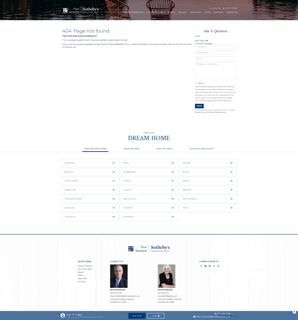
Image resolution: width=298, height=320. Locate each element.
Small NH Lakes (164, 149)
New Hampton (190, 199)
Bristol (186, 172)
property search (77, 40)
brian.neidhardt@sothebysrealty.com (125, 296)
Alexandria (70, 163)
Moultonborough (73, 199)
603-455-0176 (163, 293)
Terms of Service (215, 112)
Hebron (186, 181)
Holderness (70, 190)
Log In (154, 316)
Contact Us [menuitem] (232, 12)
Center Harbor (72, 181)
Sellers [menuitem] (182, 12)
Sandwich (128, 208)
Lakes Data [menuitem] (195, 12)
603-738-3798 (216, 8)
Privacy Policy (226, 100)
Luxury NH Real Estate (201, 149)
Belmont (69, 172)
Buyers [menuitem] (171, 12)
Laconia (127, 190)
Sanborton (70, 208)
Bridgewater (130, 172)
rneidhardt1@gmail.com (167, 296)
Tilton (185, 208)
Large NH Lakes (131, 149)
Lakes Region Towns (95, 149)
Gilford (127, 181)
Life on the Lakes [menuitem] (155, 12)
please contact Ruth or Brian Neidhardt (105, 44)
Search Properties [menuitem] (133, 12)
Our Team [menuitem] (218, 12)
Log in (227, 8)
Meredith (187, 190)
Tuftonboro (70, 217)
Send (199, 106)
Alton (126, 163)
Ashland (187, 163)
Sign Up (234, 8)
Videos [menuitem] (207, 12)
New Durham (130, 199)
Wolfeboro (129, 217)
